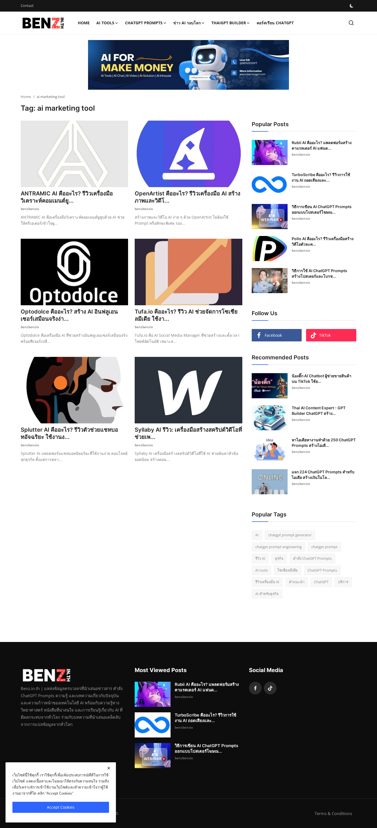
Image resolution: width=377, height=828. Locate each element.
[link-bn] (188, 65)
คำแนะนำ (296, 581)
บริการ (343, 581)
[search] (351, 23)
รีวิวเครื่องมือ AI (267, 581)
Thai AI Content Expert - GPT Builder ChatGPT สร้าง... (319, 410)
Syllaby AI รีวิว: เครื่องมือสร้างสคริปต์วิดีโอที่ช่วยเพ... (188, 433)
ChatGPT (321, 581)
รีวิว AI (260, 558)
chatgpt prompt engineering (278, 546)
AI (257, 534)
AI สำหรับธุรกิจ (267, 593)
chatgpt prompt (324, 546)
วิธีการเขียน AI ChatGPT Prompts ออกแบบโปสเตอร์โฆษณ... (322, 209)
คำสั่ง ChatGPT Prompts (312, 558)
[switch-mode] (351, 6)
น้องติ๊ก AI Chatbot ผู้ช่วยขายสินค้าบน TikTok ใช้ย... (321, 378)
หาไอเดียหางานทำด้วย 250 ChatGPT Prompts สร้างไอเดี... (324, 442)
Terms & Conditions (333, 813)
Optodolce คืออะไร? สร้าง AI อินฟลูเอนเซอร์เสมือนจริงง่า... (69, 315)
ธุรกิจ (279, 558)
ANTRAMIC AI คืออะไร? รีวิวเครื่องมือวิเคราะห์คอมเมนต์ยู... (67, 197)
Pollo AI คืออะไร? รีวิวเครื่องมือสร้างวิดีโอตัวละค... (323, 241)
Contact (27, 5)
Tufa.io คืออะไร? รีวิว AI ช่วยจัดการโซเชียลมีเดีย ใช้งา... (186, 315)
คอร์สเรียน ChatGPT (275, 22)
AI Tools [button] (105, 22)
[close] (108, 768)
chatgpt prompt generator (290, 534)
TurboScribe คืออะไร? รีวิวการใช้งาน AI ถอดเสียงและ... (321, 177)
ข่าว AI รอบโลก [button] (187, 22)
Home (84, 22)
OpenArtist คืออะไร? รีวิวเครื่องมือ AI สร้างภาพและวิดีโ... (187, 197)
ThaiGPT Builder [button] (228, 22)
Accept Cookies (61, 807)
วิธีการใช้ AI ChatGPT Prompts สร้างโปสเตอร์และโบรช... (319, 273)
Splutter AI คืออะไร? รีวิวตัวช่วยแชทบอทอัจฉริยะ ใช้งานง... (69, 433)
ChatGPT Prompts (322, 570)
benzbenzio (30, 208)
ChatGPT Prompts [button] (144, 22)
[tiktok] (270, 688)
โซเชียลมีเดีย (287, 570)
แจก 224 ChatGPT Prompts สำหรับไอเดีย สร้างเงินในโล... (323, 474)
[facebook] (255, 688)
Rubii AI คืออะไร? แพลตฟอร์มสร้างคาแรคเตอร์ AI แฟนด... (322, 145)
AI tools (261, 570)
